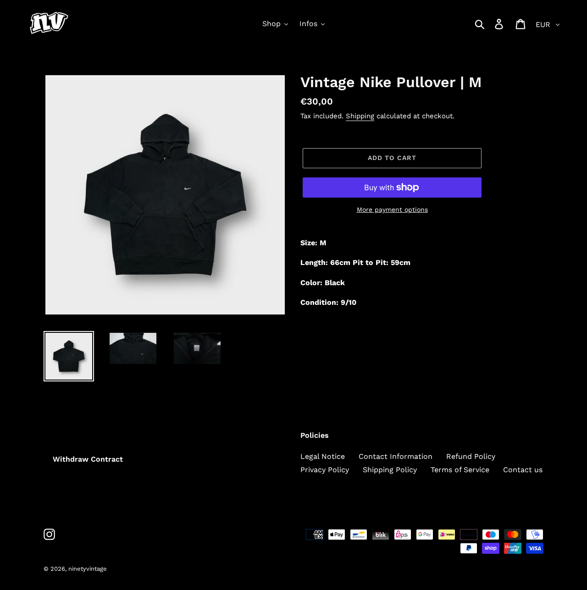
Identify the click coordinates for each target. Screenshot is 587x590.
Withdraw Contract (88, 459)
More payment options (392, 209)
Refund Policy (470, 456)
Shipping (360, 116)
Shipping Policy (390, 469)
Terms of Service (460, 469)
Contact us (523, 469)
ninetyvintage (87, 568)
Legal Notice (322, 456)
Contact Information (395, 456)
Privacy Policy (324, 469)
